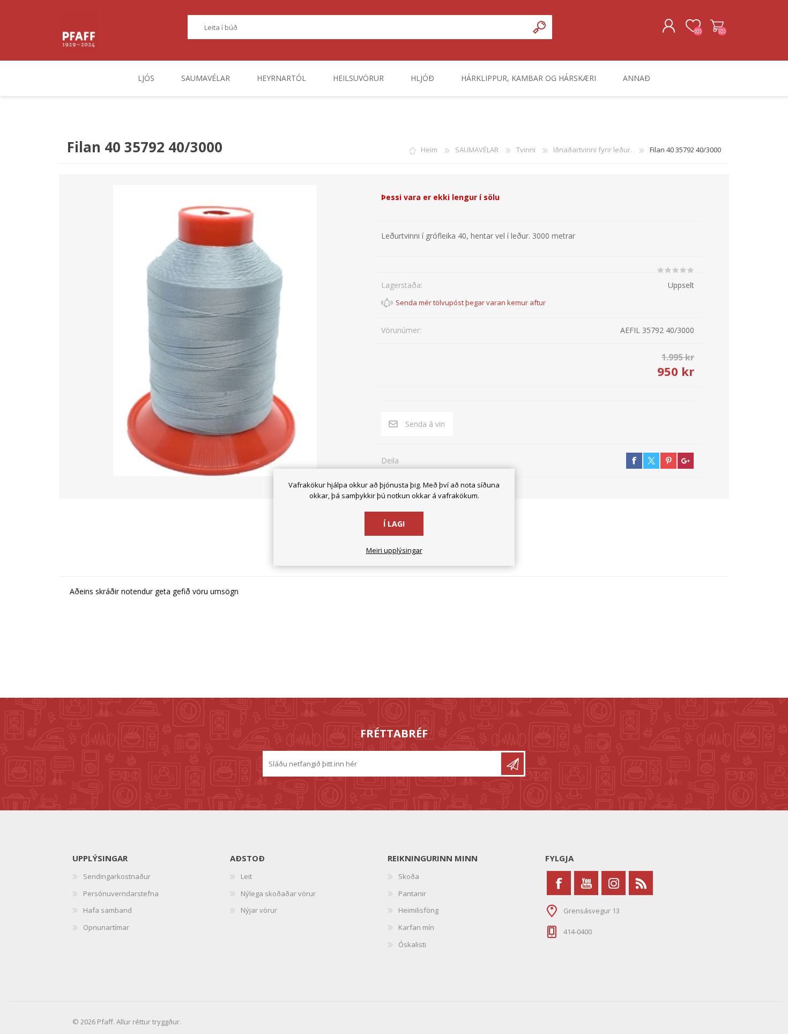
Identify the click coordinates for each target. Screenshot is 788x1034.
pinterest (668, 461)
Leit (246, 876)
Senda (512, 763)
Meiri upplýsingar (394, 550)
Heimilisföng (418, 910)
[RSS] (641, 883)
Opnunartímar (106, 927)
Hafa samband (107, 910)
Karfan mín (416, 927)
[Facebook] (559, 883)
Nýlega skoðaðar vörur (278, 893)
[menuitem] (151, 876)
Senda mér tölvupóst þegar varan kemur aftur (471, 302)
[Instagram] (613, 883)
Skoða (408, 876)
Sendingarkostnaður (117, 876)
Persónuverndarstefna (121, 893)
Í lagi (394, 524)
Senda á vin (425, 424)
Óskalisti (412, 944)
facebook (634, 461)
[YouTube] (586, 883)
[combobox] (358, 27)
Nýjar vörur (259, 910)
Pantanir (412, 893)
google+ (686, 461)
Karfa (717, 26)
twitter (651, 461)
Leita (540, 27)
